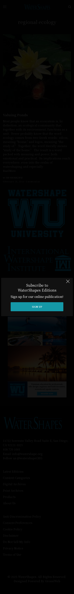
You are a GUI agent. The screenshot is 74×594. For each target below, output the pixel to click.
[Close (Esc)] (68, 283)
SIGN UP (37, 306)
